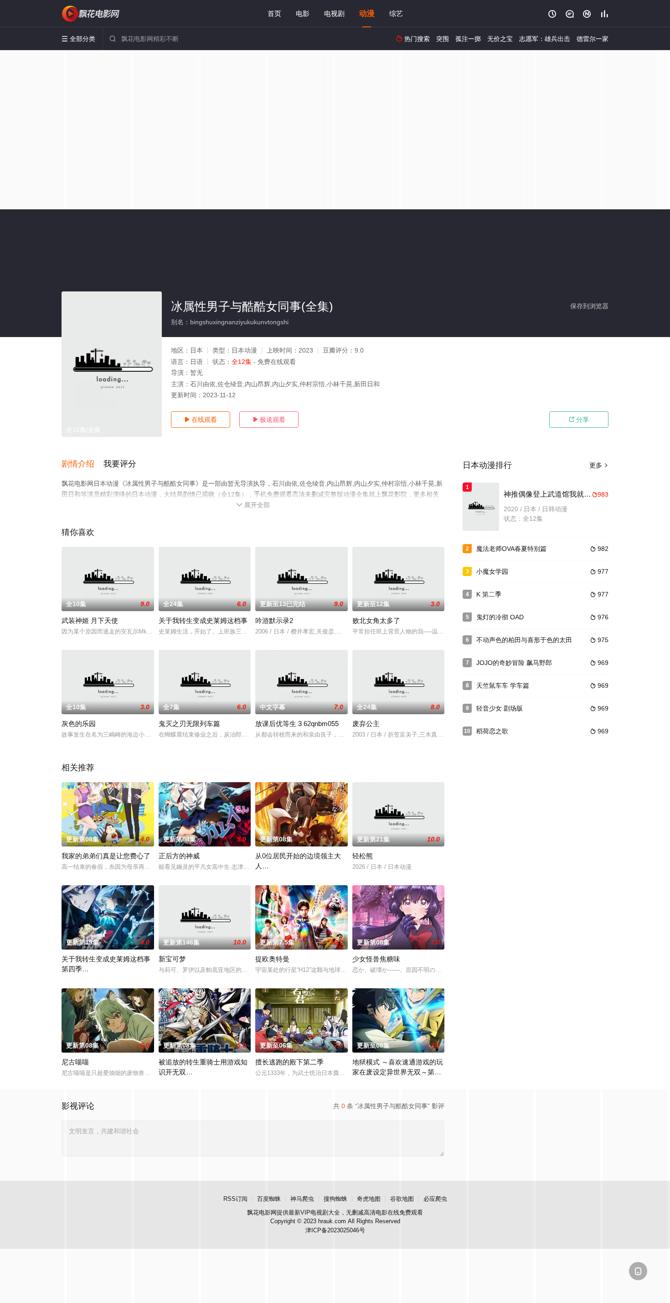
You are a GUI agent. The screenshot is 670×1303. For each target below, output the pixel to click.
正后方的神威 (179, 856)
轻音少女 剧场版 (499, 708)
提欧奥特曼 (272, 959)
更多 (598, 465)
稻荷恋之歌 (492, 731)
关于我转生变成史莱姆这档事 (203, 620)
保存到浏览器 (589, 306)
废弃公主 (366, 723)
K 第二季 (488, 594)
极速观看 (269, 419)
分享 (579, 419)
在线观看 (200, 419)
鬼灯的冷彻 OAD (500, 617)
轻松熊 (362, 856)
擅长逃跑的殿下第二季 (289, 1062)
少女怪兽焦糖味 (376, 959)
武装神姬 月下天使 (90, 620)
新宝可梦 (172, 959)
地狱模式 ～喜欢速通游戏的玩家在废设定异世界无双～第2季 (397, 1072)
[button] (82, 464)
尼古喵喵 (75, 1062)
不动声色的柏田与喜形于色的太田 (524, 640)
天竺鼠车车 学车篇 (502, 685)
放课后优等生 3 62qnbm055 (297, 723)
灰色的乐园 (79, 723)
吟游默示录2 (274, 620)
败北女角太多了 (376, 620)
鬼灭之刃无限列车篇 (189, 723)
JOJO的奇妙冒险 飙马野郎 (514, 662)
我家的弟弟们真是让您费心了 (106, 856)
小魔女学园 (492, 571)
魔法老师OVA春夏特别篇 (511, 548)
